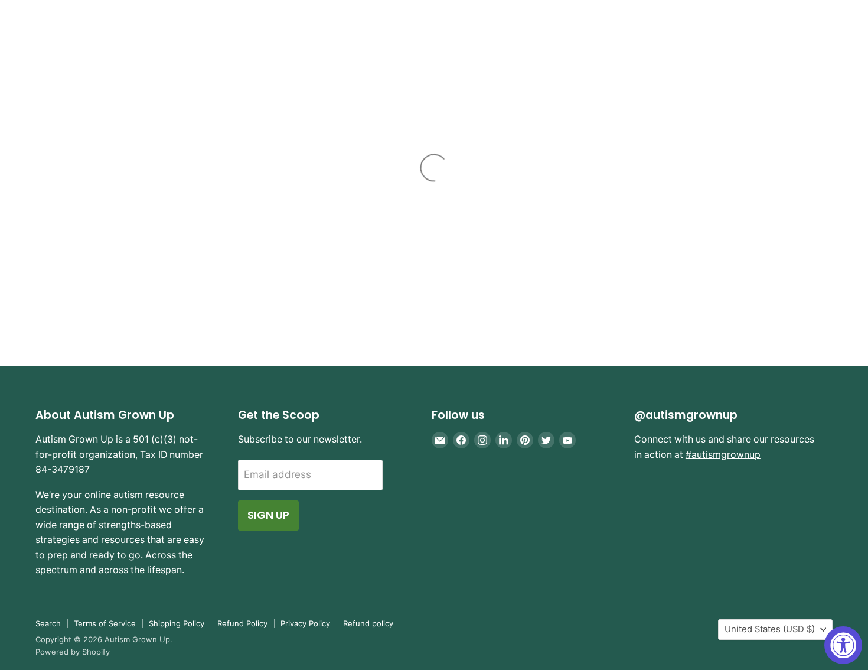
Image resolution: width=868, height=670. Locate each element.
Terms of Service (105, 623)
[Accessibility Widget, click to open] (843, 645)
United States (770, 629)
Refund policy (368, 623)
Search (48, 623)
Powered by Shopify (72, 651)
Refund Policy (242, 623)
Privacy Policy (305, 623)
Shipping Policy (176, 623)
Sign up (268, 515)
